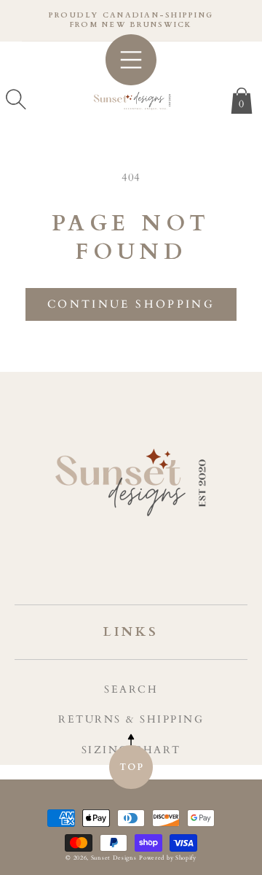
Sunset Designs (114, 858)
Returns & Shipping (131, 719)
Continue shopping (131, 304)
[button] (16, 99)
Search (131, 689)
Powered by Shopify (167, 858)
